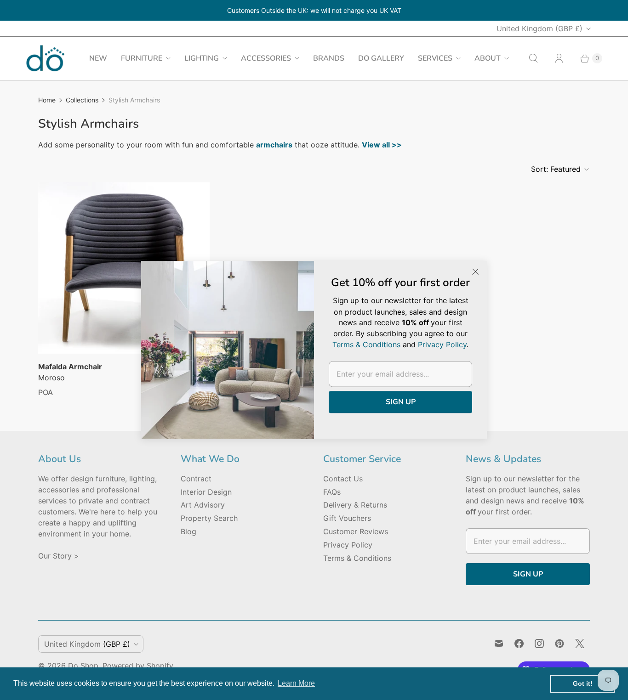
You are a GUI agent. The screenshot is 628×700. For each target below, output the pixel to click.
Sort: (556, 169)
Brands (328, 58)
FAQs (332, 492)
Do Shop (83, 665)
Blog (188, 531)
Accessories (266, 58)
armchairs (274, 144)
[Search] (533, 58)
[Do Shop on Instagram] (539, 643)
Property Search (209, 518)
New (98, 58)
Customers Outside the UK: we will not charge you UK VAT (314, 10)
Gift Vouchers (347, 518)
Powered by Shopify (138, 665)
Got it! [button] (583, 683)
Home (47, 100)
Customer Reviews (355, 531)
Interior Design (206, 492)
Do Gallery (381, 58)
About (487, 58)
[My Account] (559, 58)
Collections (82, 100)
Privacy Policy (347, 544)
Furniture (141, 58)
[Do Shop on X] (580, 643)
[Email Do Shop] (499, 643)
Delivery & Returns (355, 504)
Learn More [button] (296, 683)
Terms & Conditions (357, 558)
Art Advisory (203, 504)
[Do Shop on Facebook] (519, 643)
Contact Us (343, 478)
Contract (196, 478)
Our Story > (58, 555)
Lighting (201, 58)
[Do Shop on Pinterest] (559, 643)
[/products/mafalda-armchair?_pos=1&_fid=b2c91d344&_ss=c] (124, 268)
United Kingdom (539, 28)
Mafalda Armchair (70, 366)
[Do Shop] (45, 58)
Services (435, 58)
